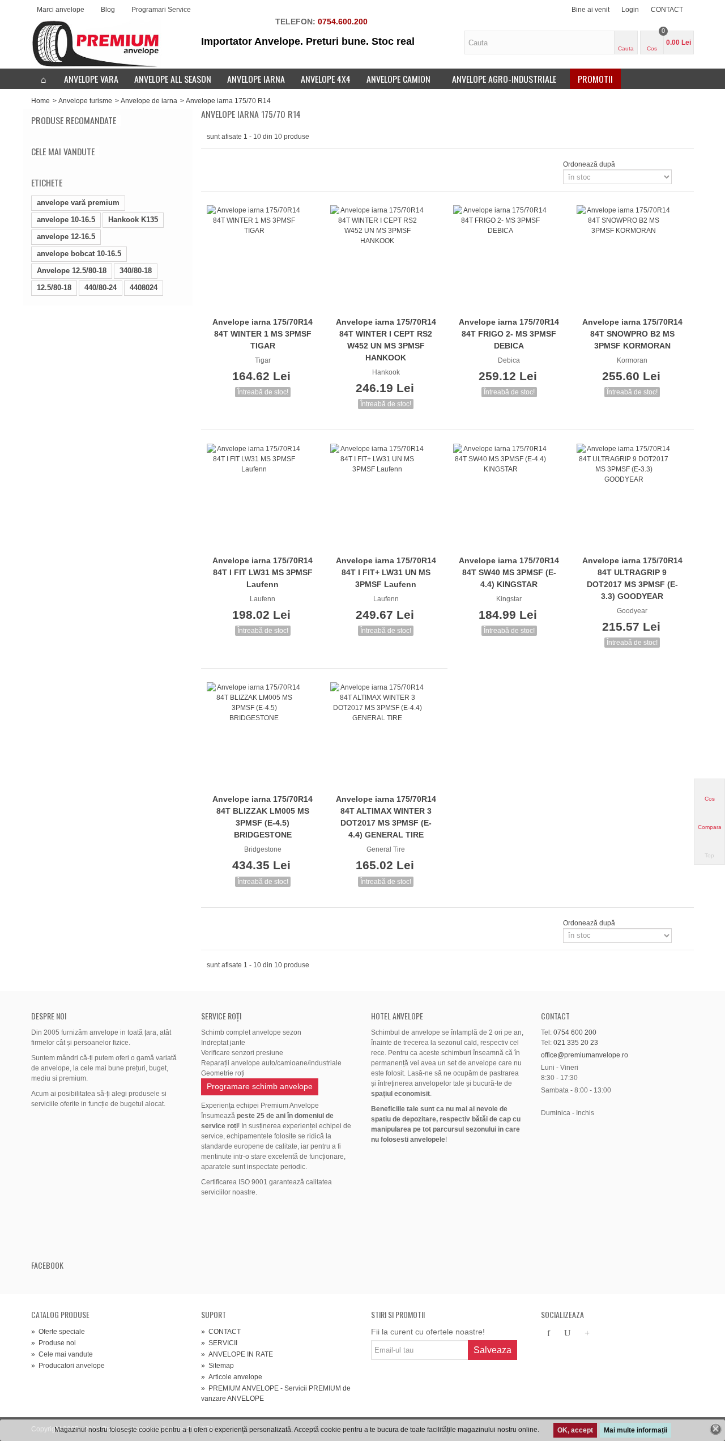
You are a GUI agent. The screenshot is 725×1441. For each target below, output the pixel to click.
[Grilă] (213, 164)
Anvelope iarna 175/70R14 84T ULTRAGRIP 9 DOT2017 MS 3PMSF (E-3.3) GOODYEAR (632, 578)
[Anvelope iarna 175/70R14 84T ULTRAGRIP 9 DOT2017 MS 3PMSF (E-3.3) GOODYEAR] (633, 497)
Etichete (46, 182)
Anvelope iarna (256, 79)
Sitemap (217, 1366)
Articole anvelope (231, 1377)
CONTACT (667, 10)
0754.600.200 (343, 21)
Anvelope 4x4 (326, 79)
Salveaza (492, 1350)
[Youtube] (567, 1334)
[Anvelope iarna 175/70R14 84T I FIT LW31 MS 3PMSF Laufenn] (263, 497)
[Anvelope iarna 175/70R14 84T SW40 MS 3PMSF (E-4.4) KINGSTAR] (509, 497)
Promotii (595, 79)
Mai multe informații (635, 1430)
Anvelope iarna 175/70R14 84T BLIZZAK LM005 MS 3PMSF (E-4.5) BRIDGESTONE (262, 816)
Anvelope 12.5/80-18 (71, 270)
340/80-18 (136, 270)
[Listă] (227, 164)
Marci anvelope (60, 10)
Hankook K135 (133, 219)
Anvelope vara (91, 79)
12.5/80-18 (54, 287)
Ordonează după (589, 164)
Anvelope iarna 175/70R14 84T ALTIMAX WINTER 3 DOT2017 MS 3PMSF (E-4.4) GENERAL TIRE (386, 816)
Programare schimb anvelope (260, 1086)
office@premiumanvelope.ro (584, 1055)
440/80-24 (100, 287)
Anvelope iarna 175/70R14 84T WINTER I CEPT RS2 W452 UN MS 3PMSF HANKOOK (386, 339)
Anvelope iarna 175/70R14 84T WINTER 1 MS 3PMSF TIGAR (262, 333)
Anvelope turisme (85, 101)
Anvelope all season (172, 79)
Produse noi (53, 1343)
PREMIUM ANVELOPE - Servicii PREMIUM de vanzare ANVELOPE (276, 1393)
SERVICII (219, 1343)
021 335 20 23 (575, 1043)
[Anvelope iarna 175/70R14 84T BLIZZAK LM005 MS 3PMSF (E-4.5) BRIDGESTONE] (263, 736)
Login (630, 10)
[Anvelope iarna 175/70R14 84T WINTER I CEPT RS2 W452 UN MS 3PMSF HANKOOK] (386, 259)
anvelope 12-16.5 (66, 236)
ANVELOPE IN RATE (237, 1354)
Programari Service (161, 10)
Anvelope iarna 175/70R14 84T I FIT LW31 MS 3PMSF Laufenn (262, 572)
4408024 (143, 287)
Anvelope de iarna (149, 101)
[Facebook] (548, 1334)
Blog (108, 10)
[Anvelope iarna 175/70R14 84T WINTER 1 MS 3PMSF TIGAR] (263, 259)
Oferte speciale (58, 1332)
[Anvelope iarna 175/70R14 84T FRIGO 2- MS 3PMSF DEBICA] (509, 259)
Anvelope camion (398, 79)
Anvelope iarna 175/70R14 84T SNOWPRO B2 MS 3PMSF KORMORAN (632, 333)
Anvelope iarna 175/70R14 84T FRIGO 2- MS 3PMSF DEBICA (509, 333)
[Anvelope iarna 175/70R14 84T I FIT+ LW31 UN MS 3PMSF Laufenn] (386, 497)
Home (40, 101)
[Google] (586, 1334)
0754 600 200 (574, 1032)
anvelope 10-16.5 (66, 219)
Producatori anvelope (68, 1366)
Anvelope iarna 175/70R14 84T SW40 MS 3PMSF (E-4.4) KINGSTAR (509, 572)
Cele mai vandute (63, 151)
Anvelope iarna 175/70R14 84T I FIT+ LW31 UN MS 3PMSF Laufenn (386, 572)
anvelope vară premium (78, 202)
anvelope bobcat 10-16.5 (79, 253)
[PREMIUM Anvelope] (96, 44)
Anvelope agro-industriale (504, 79)
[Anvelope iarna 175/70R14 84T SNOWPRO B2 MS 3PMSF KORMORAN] (633, 259)
